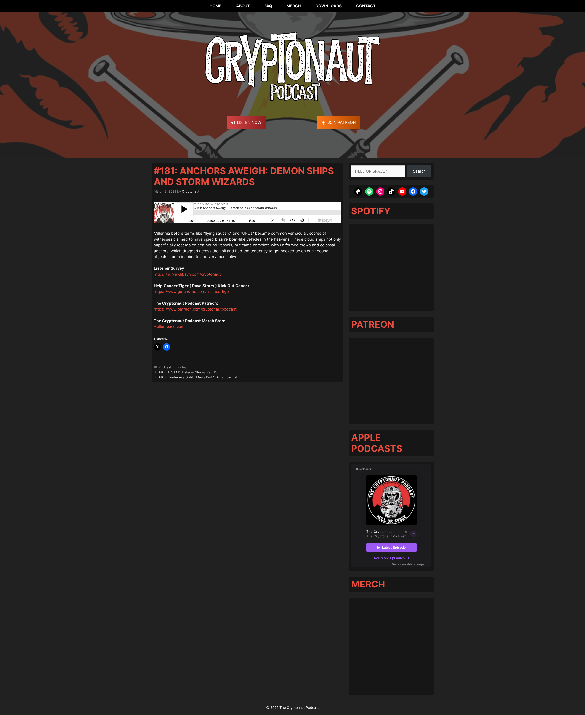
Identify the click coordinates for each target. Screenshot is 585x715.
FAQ (268, 6)
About (243, 6)
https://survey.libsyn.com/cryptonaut (187, 274)
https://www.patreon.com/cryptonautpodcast (195, 309)
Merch (294, 6)
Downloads (329, 6)
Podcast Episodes (173, 367)
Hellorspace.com (169, 326)
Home (215, 6)
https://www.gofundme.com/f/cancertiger (192, 291)
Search (419, 171)
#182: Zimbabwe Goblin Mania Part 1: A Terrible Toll (198, 377)
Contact (365, 6)
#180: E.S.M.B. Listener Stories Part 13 (188, 372)
